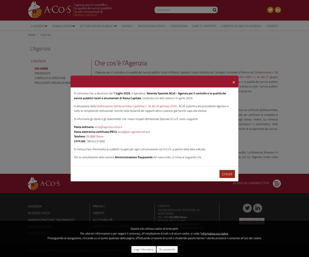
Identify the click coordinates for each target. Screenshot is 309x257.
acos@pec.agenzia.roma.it (134, 131)
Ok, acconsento (167, 249)
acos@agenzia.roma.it (108, 127)
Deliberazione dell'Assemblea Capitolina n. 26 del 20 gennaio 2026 (136, 106)
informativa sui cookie (214, 233)
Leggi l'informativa (143, 249)
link (199, 157)
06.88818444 (95, 136)
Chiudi (227, 174)
